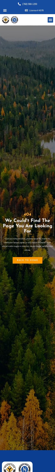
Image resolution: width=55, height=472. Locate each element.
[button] (5, 10)
